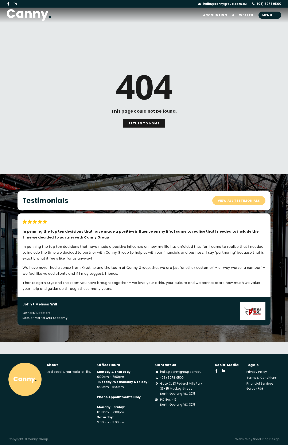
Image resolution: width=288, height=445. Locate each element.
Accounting (215, 15)
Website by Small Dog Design (257, 439)
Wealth (246, 15)
